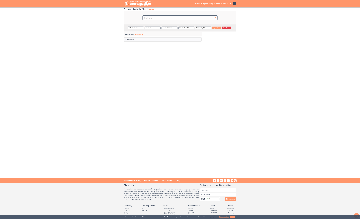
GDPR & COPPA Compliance (171, 214)
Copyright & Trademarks (170, 212)
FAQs (228, 212)
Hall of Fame (145, 210)
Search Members (167, 180)
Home (129, 9)
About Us (126, 209)
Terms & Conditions (169, 209)
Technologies (213, 212)
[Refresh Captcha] (207, 199)
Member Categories (151, 180)
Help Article (230, 210)
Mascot (126, 214)
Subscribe (231, 199)
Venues (212, 209)
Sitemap (190, 214)
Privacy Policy (224, 217)
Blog (178, 180)
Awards (212, 214)
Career (126, 212)
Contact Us (127, 210)
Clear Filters (226, 28)
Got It (232, 217)
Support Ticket (230, 209)
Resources (191, 209)
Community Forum (231, 214)
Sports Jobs (137, 9)
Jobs (144, 9)
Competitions (213, 210)
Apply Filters (217, 28)
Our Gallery (191, 210)
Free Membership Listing (132, 180)
